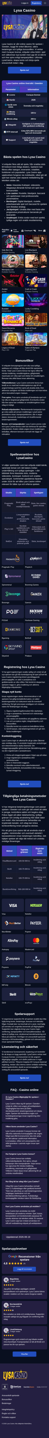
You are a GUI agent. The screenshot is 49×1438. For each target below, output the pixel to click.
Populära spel (5, 230)
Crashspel (28, 230)
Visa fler (24, 1354)
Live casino (16, 230)
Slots (40, 230)
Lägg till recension (24, 1269)
